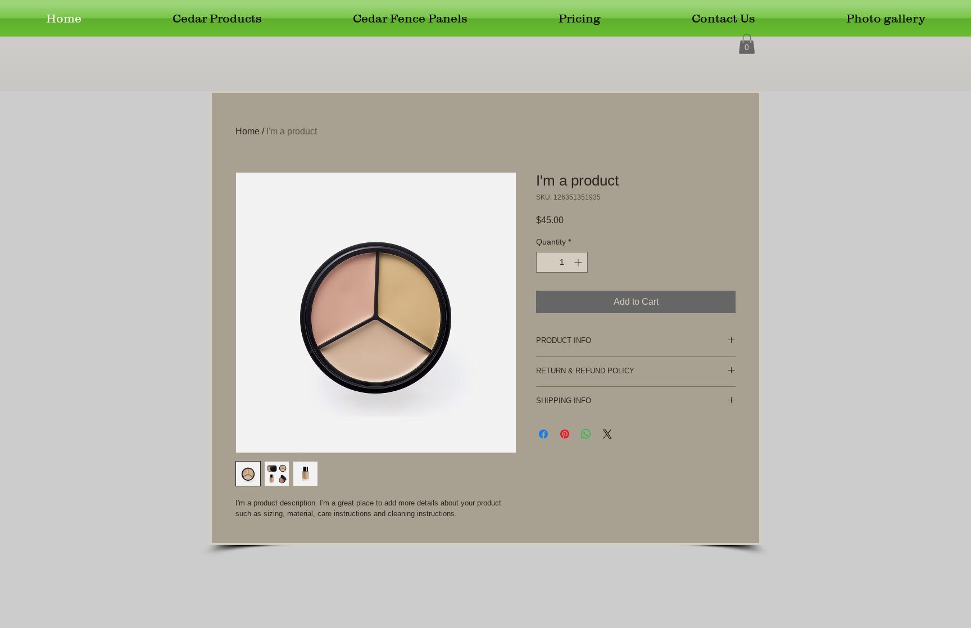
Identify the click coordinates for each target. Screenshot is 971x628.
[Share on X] (607, 434)
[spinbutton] (562, 262)
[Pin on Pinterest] (564, 434)
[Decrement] (545, 262)
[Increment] (579, 262)
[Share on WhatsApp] (586, 434)
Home (247, 131)
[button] (746, 44)
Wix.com (369, 568)
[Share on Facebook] (543, 434)
